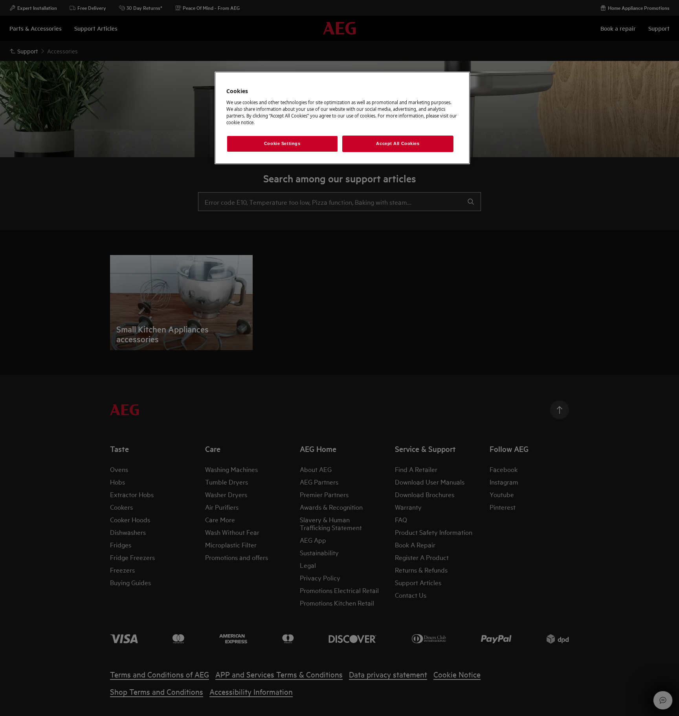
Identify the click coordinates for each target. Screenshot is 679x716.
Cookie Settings (282, 143)
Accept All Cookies (397, 143)
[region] (342, 118)
